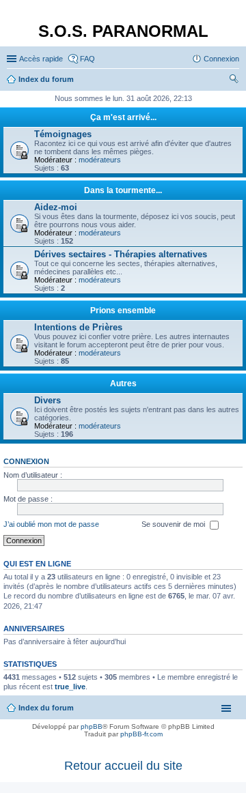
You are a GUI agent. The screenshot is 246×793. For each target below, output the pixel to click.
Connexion (26, 461)
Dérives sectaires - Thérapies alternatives (120, 254)
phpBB (91, 726)
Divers (47, 400)
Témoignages (63, 134)
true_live (70, 686)
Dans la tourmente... (123, 190)
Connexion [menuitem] (221, 59)
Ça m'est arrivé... (123, 117)
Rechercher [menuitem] (233, 80)
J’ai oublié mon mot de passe (51, 524)
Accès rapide (41, 59)
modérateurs (100, 160)
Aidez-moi (55, 207)
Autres (123, 383)
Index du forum (46, 708)
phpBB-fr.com (141, 734)
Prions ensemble (123, 310)
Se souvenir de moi (174, 524)
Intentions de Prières (78, 327)
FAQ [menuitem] (87, 59)
